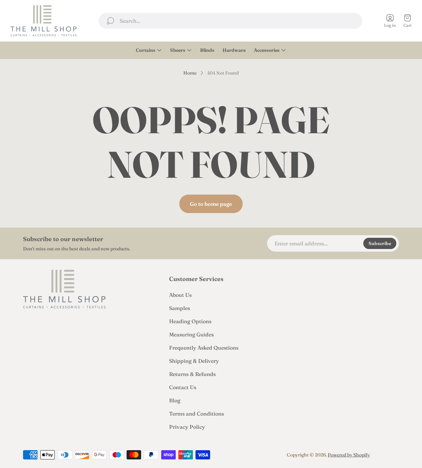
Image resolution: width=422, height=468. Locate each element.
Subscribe (380, 243)
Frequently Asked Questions (203, 347)
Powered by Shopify (349, 455)
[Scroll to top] (391, 455)
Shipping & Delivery (194, 361)
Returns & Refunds (192, 374)
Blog (174, 400)
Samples (179, 308)
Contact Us (182, 387)
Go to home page (211, 204)
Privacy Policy (187, 426)
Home (189, 73)
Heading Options (190, 321)
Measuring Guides (191, 334)
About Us (180, 295)
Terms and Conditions (196, 413)
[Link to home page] (64, 289)
